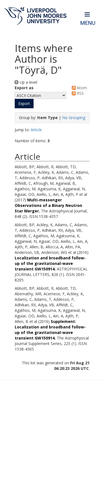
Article (36, 129)
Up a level (28, 82)
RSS (80, 93)
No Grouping (73, 117)
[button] (24, 103)
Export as (24, 87)
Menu (87, 23)
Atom (81, 87)
